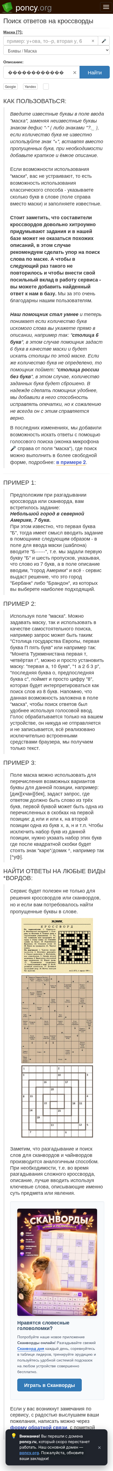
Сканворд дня (30, 1348)
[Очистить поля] (46, 87)
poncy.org (29, 1452)
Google (10, 86)
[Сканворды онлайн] (57, 1262)
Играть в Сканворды (49, 1385)
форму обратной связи (38, 1427)
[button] (57, 945)
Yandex (30, 86)
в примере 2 (71, 461)
